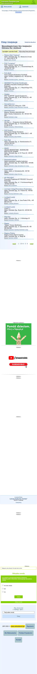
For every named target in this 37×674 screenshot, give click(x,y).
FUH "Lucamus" (9, 63)
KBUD (6, 148)
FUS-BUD (7, 73)
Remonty (11, 144)
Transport (11, 100)
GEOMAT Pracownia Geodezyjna (15, 83)
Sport (10, 60)
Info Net (7, 120)
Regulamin (30, 626)
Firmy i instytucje (9, 42)
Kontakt (18, 640)
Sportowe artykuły (13, 238)
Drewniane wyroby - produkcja (16, 79)
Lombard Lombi (9, 197)
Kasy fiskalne (17, 136)
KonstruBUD (8, 169)
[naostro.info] (18, 361)
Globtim (7, 94)
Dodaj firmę (18, 502)
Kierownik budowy (10, 159)
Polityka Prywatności (25, 633)
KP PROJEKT (9, 177)
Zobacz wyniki (18, 602)
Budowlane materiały (23, 107)
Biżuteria (16, 203)
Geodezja (11, 90)
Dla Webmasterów (10, 633)
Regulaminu (32, 10)
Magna (6, 223)
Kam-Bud (7, 140)
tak (5, 588)
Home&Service (9, 104)
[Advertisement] (18, 20)
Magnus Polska (9, 233)
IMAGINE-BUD (9, 111)
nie (5, 592)
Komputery (11, 69)
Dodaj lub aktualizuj (30, 42)
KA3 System (8, 130)
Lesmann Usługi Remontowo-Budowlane (18, 189)
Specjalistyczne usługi (23, 166)
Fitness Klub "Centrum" (12, 55)
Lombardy (11, 203)
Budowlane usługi (13, 107)
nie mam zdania (8, 585)
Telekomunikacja (18, 126)
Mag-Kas (7, 217)
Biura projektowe (13, 185)
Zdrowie (14, 60)
